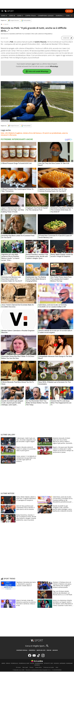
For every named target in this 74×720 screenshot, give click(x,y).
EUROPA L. (60, 15)
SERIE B (12, 15)
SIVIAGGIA (56, 663)
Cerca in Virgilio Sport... (35, 646)
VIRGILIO (8, 663)
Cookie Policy (38, 667)
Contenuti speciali (21, 650)
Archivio (55, 650)
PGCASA (32, 663)
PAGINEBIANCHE (39, 663)
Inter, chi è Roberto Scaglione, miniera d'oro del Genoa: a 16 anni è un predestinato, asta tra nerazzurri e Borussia (34, 134)
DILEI (51, 663)
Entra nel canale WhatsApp (38, 71)
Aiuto (57, 667)
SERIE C (20, 15)
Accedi (69, 11)
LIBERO (3, 663)
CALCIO (6, 24)
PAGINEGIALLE (14, 663)
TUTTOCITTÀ (47, 663)
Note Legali (25, 667)
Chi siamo (18, 667)
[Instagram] (43, 656)
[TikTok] (38, 656)
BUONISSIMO (69, 663)
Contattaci (32, 650)
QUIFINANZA (63, 663)
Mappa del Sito (41, 650)
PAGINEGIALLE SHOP (24, 663)
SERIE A (4, 15)
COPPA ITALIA (30, 15)
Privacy (31, 667)
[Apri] (2, 11)
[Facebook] (29, 656)
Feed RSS (49, 650)
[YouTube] (34, 656)
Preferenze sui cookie (49, 667)
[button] (71, 15)
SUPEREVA (37, 665)
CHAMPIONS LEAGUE (46, 15)
